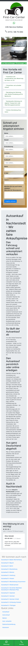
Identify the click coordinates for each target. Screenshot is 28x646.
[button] (3, 48)
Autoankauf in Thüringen (8, 605)
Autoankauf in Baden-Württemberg (11, 559)
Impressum (5, 627)
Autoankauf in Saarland (8, 593)
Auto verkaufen (6, 621)
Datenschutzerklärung (8, 624)
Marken (4, 618)
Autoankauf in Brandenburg (9, 569)
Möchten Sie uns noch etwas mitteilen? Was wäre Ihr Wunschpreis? (13, 188)
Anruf (7, 506)
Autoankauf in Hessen (7, 578)
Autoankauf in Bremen (7, 572)
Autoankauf (5, 612)
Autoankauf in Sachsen (8, 596)
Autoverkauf (6, 615)
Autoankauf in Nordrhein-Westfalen (11, 588)
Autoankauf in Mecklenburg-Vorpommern (13, 581)
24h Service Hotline (14, 27)
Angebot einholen (10, 201)
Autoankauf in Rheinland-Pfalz (10, 589)
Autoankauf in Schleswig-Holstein (11, 602)
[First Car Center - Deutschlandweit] (14, 11)
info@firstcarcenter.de (12, 512)
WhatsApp (15, 506)
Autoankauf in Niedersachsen (9, 584)
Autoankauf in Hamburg (8, 575)
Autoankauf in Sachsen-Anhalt (10, 599)
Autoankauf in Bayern (7, 563)
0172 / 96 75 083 (15, 32)
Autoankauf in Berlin (7, 566)
